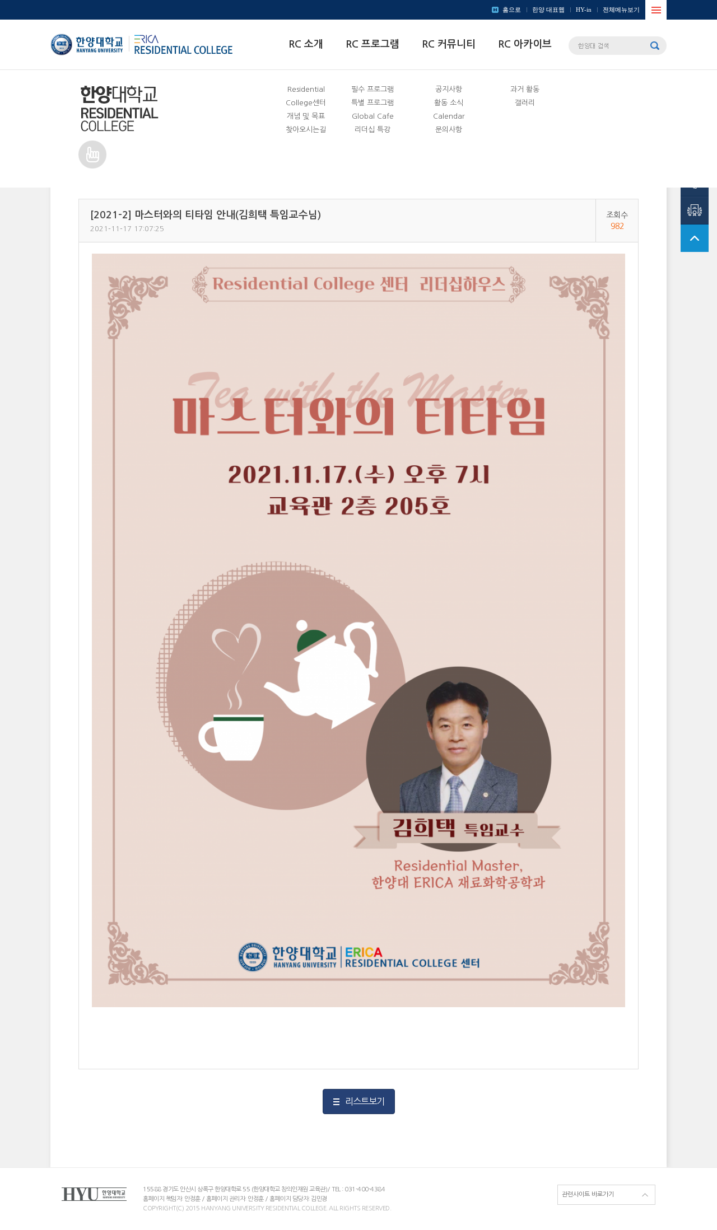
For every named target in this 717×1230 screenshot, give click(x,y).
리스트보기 (364, 1101)
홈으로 (511, 9)
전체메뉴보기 (621, 9)
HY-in (584, 9)
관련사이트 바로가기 (588, 1194)
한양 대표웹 (548, 9)
